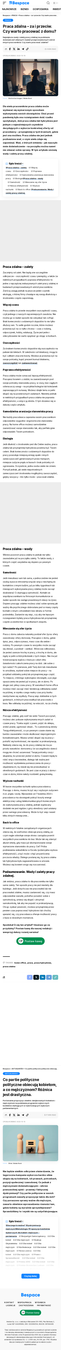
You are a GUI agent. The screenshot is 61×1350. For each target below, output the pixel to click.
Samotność (15, 182)
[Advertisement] (30, 230)
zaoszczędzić (10, 363)
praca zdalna (9, 966)
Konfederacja (25, 1247)
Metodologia (22, 1229)
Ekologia (19, 178)
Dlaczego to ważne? (16, 1225)
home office (20, 963)
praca (30, 963)
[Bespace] (19, 3)
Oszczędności (22, 171)
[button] (5, 3)
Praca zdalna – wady (33, 178)
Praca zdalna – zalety (17, 167)
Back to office (24, 189)
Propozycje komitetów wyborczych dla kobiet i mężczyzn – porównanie (28, 1232)
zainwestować (29, 363)
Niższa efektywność (19, 186)
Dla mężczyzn (23, 1240)
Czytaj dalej (30, 1276)
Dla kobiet (27, 1243)
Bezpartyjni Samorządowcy (34, 1236)
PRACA (8, 20)
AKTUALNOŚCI (11, 1073)
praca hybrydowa (42, 963)
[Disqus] (30, 1025)
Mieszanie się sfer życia (36, 182)
